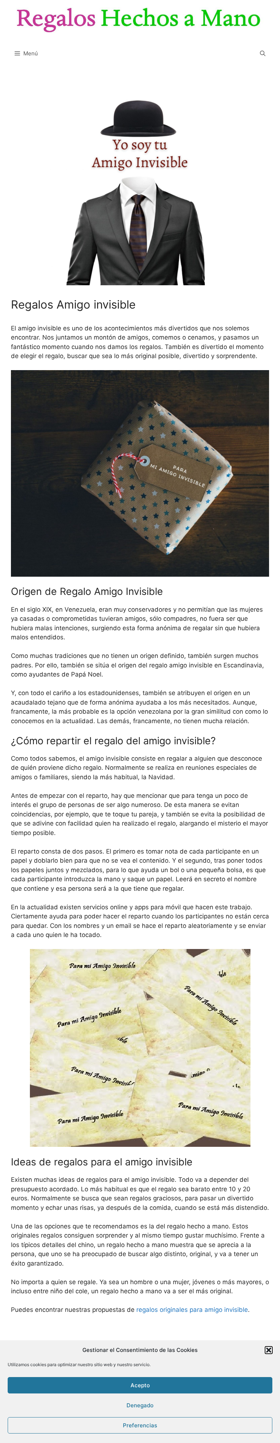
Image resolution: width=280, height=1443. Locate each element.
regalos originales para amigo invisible (192, 1309)
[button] (268, 1350)
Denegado (140, 1405)
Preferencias (140, 1425)
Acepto (140, 1385)
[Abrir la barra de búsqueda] (262, 53)
